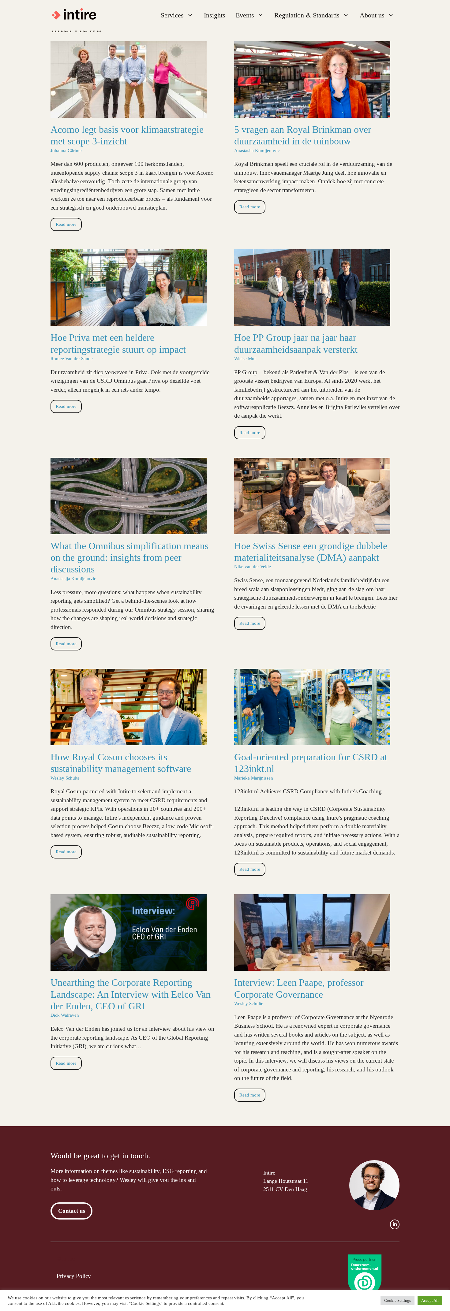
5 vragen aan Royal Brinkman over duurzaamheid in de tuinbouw (302, 135)
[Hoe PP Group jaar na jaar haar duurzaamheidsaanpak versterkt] (312, 321)
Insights (214, 15)
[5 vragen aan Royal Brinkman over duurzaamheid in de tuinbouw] (312, 113)
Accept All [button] (430, 1300)
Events (245, 15)
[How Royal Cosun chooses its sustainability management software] (129, 740)
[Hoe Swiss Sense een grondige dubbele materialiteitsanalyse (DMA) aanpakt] (312, 529)
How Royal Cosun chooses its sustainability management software (121, 762)
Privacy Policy (74, 1276)
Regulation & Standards (306, 15)
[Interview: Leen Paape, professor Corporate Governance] (312, 966)
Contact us (71, 1211)
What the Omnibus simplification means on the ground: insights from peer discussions (129, 557)
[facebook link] (394, 1224)
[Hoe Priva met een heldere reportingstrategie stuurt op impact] (129, 321)
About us (372, 15)
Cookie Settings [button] (397, 1300)
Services (172, 15)
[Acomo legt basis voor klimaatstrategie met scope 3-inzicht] (129, 113)
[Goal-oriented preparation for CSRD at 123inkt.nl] (312, 740)
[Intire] (77, 15)
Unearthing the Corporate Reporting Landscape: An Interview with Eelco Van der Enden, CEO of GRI (131, 994)
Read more (66, 224)
